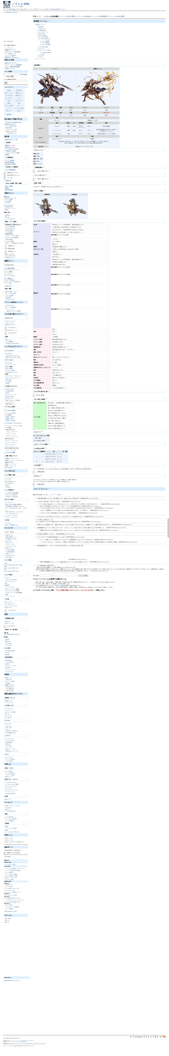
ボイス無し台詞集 (43, 47)
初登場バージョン (40, 24)
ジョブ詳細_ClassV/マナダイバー (13, 898)
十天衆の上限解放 (10, 549)
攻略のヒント (19, 93)
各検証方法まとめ (10, 299)
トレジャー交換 (9, 740)
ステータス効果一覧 (10, 218)
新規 (46, 9)
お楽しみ (19, 110)
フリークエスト (8, 363)
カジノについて (8, 757)
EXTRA (17, 343)
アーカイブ (9, 108)
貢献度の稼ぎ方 (8, 286)
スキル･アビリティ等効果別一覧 (12, 281)
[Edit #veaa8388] (45, 448)
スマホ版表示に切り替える (10, 12)
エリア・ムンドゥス (11, 449)
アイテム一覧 (8, 723)
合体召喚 (8, 683)
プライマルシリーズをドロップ (13, 375)
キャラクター (8, 98)
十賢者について (8, 553)
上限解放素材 (42, 30)
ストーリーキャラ (10, 544)
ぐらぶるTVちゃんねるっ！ (11, 782)
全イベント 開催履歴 (11, 307)
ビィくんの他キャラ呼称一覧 (12, 832)
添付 (36, 9)
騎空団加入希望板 (10, 164)
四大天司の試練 (9, 396)
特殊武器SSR (11, 634)
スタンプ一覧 (8, 715)
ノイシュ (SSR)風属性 (99, 16)
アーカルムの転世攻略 (10, 413)
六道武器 (8, 667)
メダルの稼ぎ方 (9, 761)
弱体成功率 (8, 297)
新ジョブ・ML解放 (10, 370)
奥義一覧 (7, 217)
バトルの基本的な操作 (11, 126)
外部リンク (9, 110)
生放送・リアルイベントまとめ (12, 805)
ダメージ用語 (8, 283)
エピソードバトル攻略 (44, 50)
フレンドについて (9, 702)
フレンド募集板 (9, 160)
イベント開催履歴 (9, 820)
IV (10, 483)
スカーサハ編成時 (46, 44)
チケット (8, 729)
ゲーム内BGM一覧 (10, 773)
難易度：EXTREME (10, 420)
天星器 (7, 664)
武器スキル (7, 641)
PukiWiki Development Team (19, 1043)
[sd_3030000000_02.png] (74, 207)
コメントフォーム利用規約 (13, 65)
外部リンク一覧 (8, 838)
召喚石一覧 (8, 679)
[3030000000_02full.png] (98, 88)
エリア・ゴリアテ (11, 435)
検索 (53, 9)
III (8, 483)
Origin (7, 485)
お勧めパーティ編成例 (10, 243)
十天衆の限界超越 (10, 551)
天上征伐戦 (8, 381)
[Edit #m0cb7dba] (41, 64)
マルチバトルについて (10, 321)
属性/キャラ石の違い (10, 254)
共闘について (8, 339)
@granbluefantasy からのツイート (12, 980)
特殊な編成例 (9, 239)
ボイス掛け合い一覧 (10, 603)
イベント (19, 98)
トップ (5, 9)
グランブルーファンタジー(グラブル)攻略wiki (18, 1040)
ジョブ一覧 (7, 479)
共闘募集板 (8, 180)
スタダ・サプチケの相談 (12, 153)
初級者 (7, 257)
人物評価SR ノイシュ (59, 186)
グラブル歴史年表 (9, 817)
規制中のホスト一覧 (11, 139)
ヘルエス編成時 (45, 42)
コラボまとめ (8, 807)
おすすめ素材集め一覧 (10, 732)
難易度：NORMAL (10, 416)
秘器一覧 (8, 511)
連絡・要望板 (9, 186)
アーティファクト (10, 596)
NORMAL (8, 343)
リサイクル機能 (8, 199)
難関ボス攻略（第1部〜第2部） (13, 357)
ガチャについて (10, 51)
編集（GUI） (16, 9)
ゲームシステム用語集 (11, 828)
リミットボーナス (10, 587)
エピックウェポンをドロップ (13, 377)
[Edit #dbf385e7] (41, 475)
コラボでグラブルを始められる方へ (13, 122)
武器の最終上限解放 (10, 650)
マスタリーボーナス (11, 592)
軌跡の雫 (8, 744)
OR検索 (8, 76)
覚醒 (7, 594)
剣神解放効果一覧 (10, 506)
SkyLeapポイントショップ (12, 751)
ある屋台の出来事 (46, 52)
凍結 (22, 9)
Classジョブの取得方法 (11, 494)
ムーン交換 (8, 745)
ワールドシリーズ (12, 465)
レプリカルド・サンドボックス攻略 (13, 425)
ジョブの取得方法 (9, 493)
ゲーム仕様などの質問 (11, 149)
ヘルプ (62, 9)
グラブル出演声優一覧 (10, 811)
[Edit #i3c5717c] (42, 464)
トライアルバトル (9, 272)
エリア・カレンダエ (11, 444)
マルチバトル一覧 (9, 322)
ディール (7, 271)
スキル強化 (8, 643)
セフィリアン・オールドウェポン (16, 460)
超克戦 (7, 383)
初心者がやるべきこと (10, 124)
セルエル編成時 (45, 41)
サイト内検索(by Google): (10, 79)
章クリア (14, 133)
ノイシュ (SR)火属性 (67, 16)
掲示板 (9, 90)
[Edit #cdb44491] (49, 488)
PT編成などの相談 (10, 151)
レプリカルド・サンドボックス (14, 423)
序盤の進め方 (9, 127)
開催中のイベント (10, 50)
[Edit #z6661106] (46, 174)
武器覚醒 (7, 654)
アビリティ (7, 577)
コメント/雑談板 (9, 872)
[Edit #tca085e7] (42, 182)
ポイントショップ (10, 747)
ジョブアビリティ (9, 502)
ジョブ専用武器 (9, 662)
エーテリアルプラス (11, 590)
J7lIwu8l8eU (94, 570)
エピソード (41, 48)
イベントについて (9, 305)
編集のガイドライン (11, 63)
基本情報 (41, 26)
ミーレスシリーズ (12, 464)
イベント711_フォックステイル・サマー (14, 900)
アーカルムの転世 (19, 108)
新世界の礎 (10, 462)
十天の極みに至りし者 (11, 372)
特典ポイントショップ (11, 749)
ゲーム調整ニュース (10, 53)
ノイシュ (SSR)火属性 (117, 16)
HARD (13, 343)
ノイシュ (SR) (20, 3)
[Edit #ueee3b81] (46, 220)
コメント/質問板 (9, 908)
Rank (9, 133)
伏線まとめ (7, 809)
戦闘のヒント (19, 95)
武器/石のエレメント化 (10, 198)
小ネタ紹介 (7, 202)
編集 (11, 9)
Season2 (13, 793)
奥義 (6, 583)
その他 (16, 568)
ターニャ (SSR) (8, 886)
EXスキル (7, 652)
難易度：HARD (9, 418)
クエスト (19, 105)
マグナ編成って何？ (11, 228)
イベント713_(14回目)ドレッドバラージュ (15, 868)
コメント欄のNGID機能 (12, 66)
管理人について (10, 68)
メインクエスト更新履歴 (11, 818)
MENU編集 (7, 856)
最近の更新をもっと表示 (11, 911)
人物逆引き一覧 (8, 535)
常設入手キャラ (9, 542)
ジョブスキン (8, 523)
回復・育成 (8, 727)
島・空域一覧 (8, 717)
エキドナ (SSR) (8, 905)
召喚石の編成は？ (10, 230)
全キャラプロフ (8, 602)
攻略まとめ (6, 196)
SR (10, 557)
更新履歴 (17, 51)
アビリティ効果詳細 (10, 280)
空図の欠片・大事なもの (12, 730)
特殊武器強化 (8, 660)
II (7, 483)
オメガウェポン (9, 671)
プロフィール (42, 28)
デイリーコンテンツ (8, 205)
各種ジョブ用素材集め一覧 (11, 524)
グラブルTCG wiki (30, 1040)
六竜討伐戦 (8, 379)
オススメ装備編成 (10, 226)
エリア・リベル (9, 446)
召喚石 (9, 103)
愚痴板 (7, 154)
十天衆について (8, 548)
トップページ (9, 48)
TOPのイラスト (8, 776)
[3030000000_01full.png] (55, 88)
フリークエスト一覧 (11, 364)
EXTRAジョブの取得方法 (12, 496)
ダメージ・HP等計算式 (10, 293)
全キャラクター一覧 (10, 890)
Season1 (8, 793)
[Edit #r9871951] (43, 149)
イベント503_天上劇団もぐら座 (12, 902)
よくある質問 (8, 201)
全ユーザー (12, 257)
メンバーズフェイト (10, 402)
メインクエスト (8, 353)
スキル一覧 (8, 645)
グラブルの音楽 (8, 771)
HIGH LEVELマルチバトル (11, 330)
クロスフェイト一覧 (11, 546)
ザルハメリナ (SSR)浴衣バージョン (13, 892)
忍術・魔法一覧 (9, 504)
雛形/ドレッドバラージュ (11, 877)
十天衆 (16, 564)
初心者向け (19, 90)
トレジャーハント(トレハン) (11, 269)
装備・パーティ (9, 93)
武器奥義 (7, 639)
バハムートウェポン (11, 669)
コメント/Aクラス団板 (10, 864)
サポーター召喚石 (10, 681)
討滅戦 (6, 209)
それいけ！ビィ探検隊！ (11, 712)
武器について (8, 621)
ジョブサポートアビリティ (11, 515)
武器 (9, 100)
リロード (40, 9)
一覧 (50, 9)
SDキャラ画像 (42, 35)
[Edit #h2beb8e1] (46, 398)
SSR (7, 557)
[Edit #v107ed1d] (44, 190)
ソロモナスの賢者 (10, 452)
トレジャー (8, 725)
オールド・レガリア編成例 (12, 235)
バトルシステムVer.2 (10, 275)
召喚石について (8, 677)
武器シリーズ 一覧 (9, 623)
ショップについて (9, 738)
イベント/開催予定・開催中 (11, 876)
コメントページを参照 (55, 494)
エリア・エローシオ (12, 431)
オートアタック (8, 274)
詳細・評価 (41, 33)
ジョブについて (8, 478)
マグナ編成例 (9, 232)
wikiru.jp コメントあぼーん (8, 1045)
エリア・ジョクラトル (11, 442)
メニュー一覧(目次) (10, 55)
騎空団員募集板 (9, 162)
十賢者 (10, 467)
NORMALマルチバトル (10, 324)
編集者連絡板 (9, 190)
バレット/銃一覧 (10, 508)
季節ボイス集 (8, 607)
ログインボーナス (9, 708)
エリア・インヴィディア (12, 440)
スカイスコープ (8, 710)
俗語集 (6, 830)
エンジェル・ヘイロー (10, 208)
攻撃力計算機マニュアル (11, 291)
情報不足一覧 (9, 57)
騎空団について (8, 700)
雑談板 (7, 145)
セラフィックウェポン (11, 665)
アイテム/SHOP (9, 105)
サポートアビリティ (11, 581)
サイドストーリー (10, 309)
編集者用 (9, 114)
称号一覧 (7, 714)
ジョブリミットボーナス (11, 517)
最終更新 (57, 9)
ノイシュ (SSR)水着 (83, 16)
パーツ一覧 (8, 513)
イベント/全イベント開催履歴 (12, 906)
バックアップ (30, 9)
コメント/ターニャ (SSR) (11, 895)
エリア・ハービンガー (12, 436)
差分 (25, 9)
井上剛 (71, 115)
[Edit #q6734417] (42, 431)
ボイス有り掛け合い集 (44, 39)
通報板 (7, 188)
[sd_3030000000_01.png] (47, 207)
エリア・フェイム (11, 433)
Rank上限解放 (9, 368)
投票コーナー (8, 799)
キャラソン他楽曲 (10, 774)
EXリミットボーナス (11, 588)
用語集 (6, 826)
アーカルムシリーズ (13, 458)
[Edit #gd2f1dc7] (49, 20)
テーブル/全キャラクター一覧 (12, 888)
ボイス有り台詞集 (43, 37)
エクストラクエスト (10, 389)
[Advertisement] (17, 28)
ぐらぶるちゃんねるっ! (10, 784)
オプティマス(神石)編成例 (12, 237)
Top (13, 6)
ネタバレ (41, 56)
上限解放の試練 (8, 206)
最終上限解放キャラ (11, 537)
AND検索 (24, 74)
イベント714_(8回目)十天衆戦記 (12, 870)
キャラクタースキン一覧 (11, 605)
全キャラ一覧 (8, 540)
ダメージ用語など (8, 278)
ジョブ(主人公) (9, 95)
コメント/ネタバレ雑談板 (11, 874)
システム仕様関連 (9, 295)
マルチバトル (19, 100)
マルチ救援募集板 (10, 170)
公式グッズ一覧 (8, 840)
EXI (7, 487)
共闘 (19, 103)
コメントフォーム (40, 59)
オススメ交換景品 (10, 759)
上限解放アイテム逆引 (11, 538)
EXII (9, 487)
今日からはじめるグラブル (11, 841)
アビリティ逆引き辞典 (11, 579)
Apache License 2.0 (31, 1045)
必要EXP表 (7, 215)
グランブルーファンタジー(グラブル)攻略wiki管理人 (17, 1041)
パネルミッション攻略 (11, 129)
